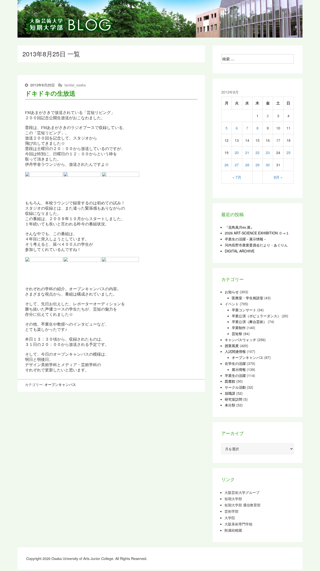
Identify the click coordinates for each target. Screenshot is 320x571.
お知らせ (232, 291)
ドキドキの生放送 (50, 93)
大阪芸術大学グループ (242, 492)
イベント (232, 303)
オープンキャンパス (60, 384)
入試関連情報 (235, 351)
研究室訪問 (233, 399)
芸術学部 (231, 511)
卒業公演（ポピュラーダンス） (256, 315)
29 (258, 164)
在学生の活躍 (235, 363)
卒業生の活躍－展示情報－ (246, 238)
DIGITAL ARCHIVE (239, 250)
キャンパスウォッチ (240, 339)
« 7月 (236, 177)
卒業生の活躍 (235, 375)
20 (237, 152)
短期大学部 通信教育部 (242, 505)
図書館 (230, 381)
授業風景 (232, 345)
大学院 (229, 517)
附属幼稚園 (233, 530)
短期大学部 (233, 498)
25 (288, 152)
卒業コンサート (244, 309)
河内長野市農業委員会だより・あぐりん (256, 244)
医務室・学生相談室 (247, 297)
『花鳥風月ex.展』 (239, 227)
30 (268, 164)
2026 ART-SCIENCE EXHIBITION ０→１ (257, 232)
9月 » (278, 177)
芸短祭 (237, 333)
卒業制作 (239, 327)
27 (237, 164)
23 (268, 152)
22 (258, 152)
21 (247, 152)
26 (226, 164)
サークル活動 (235, 387)
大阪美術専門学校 (238, 524)
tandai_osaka (75, 84)
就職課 (230, 393)
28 (247, 164)
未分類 (230, 404)
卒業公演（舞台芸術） (249, 321)
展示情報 (239, 369)
